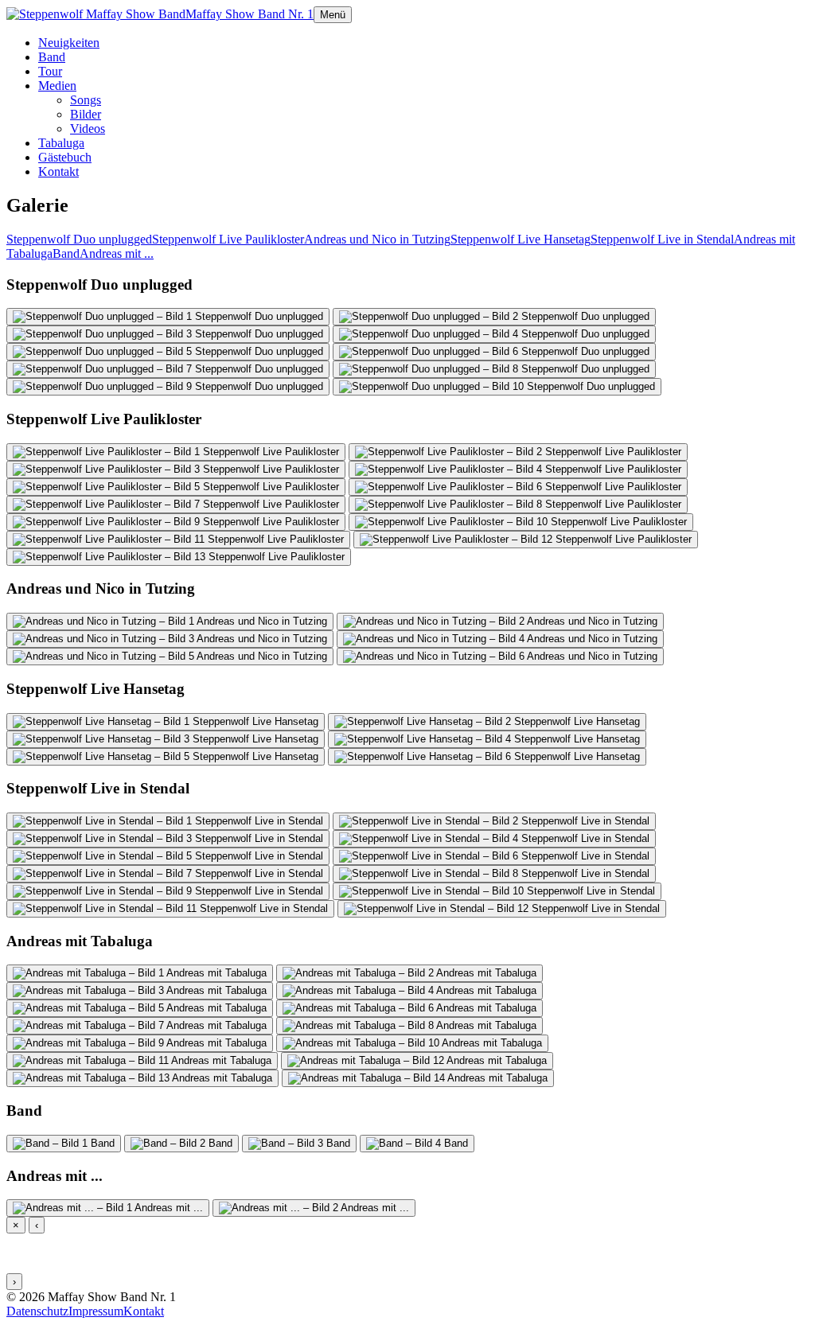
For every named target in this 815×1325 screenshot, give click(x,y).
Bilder (85, 114)
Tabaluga (61, 143)
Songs (85, 100)
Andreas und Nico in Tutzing (377, 239)
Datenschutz (37, 1311)
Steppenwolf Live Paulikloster (228, 239)
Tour (50, 71)
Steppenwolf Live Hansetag (520, 239)
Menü (332, 15)
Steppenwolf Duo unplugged (79, 239)
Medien (57, 85)
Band (51, 57)
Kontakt (58, 171)
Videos (87, 128)
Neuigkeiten (68, 42)
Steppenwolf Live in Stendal (662, 239)
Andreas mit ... (117, 253)
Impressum (95, 1311)
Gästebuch (65, 157)
